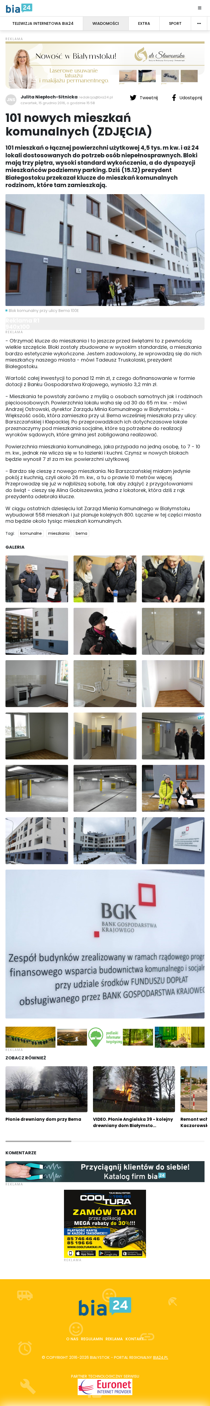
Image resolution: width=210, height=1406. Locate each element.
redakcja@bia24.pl (96, 97)
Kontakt (135, 1338)
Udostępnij (190, 98)
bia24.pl (160, 1357)
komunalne (31, 533)
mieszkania (58, 533)
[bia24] (19, 8)
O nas (72, 1338)
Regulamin (92, 1338)
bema (81, 533)
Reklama (114, 1338)
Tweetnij (149, 98)
